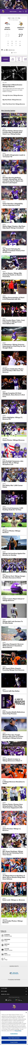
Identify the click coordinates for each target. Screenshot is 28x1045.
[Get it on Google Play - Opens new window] (18, 1007)
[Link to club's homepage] (3, 11)
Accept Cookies (14, 1042)
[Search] (23, 11)
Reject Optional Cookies (14, 1037)
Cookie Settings (14, 1033)
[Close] (26, 1012)
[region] (14, 1027)
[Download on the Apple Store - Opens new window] (8, 1007)
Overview (5, 59)
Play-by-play (19, 59)
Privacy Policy (18, 1030)
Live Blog (12, 59)
